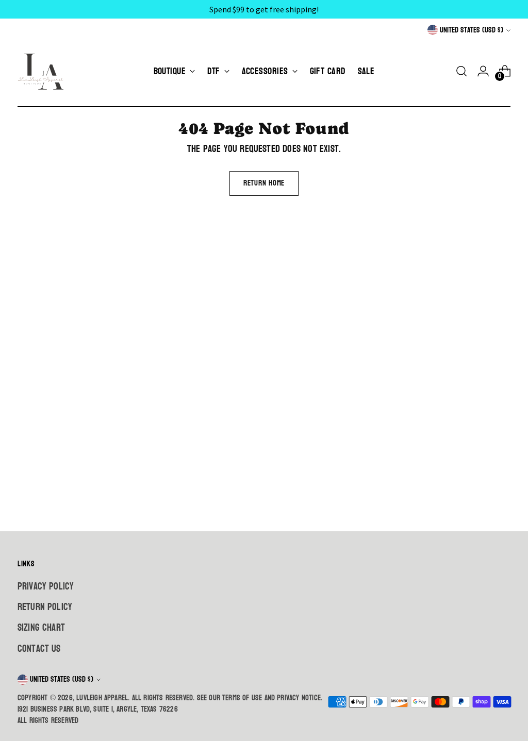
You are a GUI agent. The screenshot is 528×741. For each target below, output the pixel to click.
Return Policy (45, 607)
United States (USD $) (471, 30)
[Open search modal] (461, 71)
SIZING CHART (41, 627)
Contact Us (39, 649)
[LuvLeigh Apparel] (43, 71)
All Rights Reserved (48, 721)
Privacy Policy (46, 586)
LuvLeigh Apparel (102, 698)
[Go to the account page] (483, 71)
